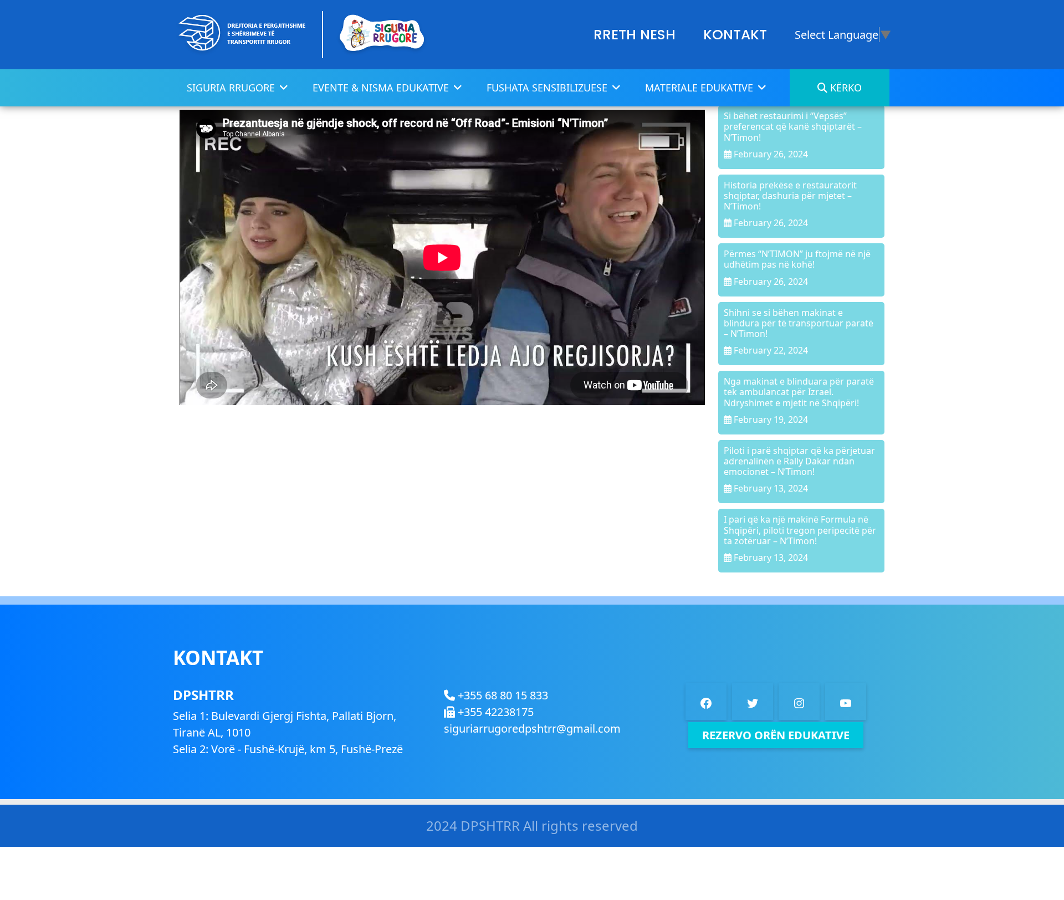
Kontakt (735, 34)
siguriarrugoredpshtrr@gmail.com (532, 728)
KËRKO (844, 87)
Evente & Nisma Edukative (381, 87)
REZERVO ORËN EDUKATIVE (776, 735)
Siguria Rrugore (231, 87)
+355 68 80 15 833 (501, 695)
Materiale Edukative (699, 87)
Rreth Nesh (635, 34)
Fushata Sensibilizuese (547, 87)
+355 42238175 (494, 711)
